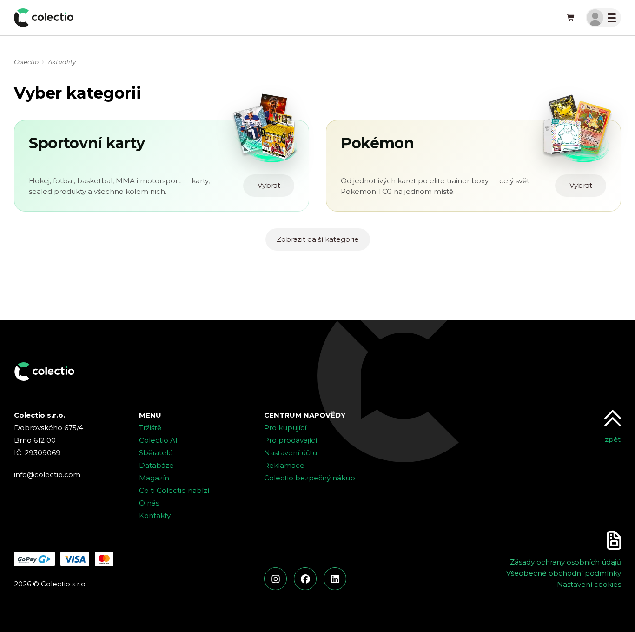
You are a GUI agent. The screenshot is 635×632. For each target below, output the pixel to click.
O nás (149, 503)
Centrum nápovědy (304, 415)
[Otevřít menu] (603, 17)
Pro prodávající (290, 440)
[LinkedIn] (335, 578)
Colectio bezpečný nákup (309, 477)
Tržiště (150, 427)
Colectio (26, 62)
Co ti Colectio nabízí (174, 490)
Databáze (156, 465)
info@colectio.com (47, 474)
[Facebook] (305, 578)
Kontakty (155, 515)
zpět (613, 439)
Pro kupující (285, 427)
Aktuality (62, 62)
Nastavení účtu (290, 452)
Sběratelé (156, 452)
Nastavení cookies (589, 584)
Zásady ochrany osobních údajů (565, 562)
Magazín (154, 477)
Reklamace (284, 465)
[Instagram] (275, 578)
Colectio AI (158, 440)
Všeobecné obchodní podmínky (563, 573)
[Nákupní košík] (571, 17)
